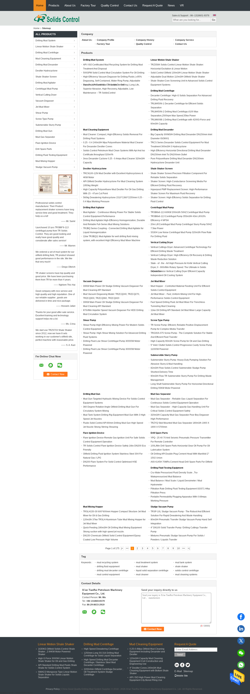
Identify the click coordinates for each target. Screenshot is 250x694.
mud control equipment (108, 574)
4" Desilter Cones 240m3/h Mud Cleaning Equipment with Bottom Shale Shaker (149, 671)
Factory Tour (88, 5)
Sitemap (188, 671)
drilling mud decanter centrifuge (112, 570)
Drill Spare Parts (44, 149)
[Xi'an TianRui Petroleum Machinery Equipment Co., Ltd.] (56, 18)
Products (53, 5)
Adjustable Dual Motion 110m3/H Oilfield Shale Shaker (178, 76)
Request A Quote (152, 5)
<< (127, 548)
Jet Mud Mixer (42, 107)
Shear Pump (42, 113)
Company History (145, 40)
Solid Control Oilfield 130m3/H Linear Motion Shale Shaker (180, 72)
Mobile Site (182, 675)
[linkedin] (241, 629)
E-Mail (178, 671)
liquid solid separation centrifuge (152, 570)
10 (178, 548)
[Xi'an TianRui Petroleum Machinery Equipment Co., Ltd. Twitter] (187, 665)
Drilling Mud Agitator (46, 82)
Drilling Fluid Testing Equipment (51, 155)
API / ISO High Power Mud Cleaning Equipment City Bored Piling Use (147, 678)
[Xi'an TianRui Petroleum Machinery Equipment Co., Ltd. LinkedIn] (176, 665)
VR (182, 5)
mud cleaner (142, 574)
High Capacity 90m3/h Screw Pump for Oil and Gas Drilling (180, 341)
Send (180, 654)
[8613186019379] (241, 665)
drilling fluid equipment (108, 566)
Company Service (184, 40)
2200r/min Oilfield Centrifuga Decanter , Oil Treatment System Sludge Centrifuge (103, 672)
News (171, 5)
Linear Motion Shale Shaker (49, 46)
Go (213, 19)
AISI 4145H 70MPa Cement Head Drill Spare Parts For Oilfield (181, 462)
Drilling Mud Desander (47, 64)
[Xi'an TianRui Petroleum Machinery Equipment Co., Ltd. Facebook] (182, 665)
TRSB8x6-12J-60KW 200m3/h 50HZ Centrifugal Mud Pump (180, 212)
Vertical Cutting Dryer (46, 95)
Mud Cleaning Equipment (48, 58)
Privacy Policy (53, 689)
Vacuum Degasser (45, 101)
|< (122, 548)
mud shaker (142, 566)
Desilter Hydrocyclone (46, 70)
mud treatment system (147, 562)
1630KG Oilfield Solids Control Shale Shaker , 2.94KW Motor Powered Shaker (56, 652)
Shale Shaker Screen (46, 76)
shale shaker (181, 566)
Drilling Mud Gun (44, 131)
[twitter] (241, 641)
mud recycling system (107, 562)
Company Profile (105, 40)
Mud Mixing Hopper (45, 161)
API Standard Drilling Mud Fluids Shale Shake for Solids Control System (57, 666)
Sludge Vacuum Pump (47, 167)
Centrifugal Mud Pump (47, 89)
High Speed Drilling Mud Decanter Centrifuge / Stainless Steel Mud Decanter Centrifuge (101, 662)
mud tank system (183, 562)
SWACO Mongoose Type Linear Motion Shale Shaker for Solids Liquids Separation (57, 675)
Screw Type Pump (44, 119)
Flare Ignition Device (46, 143)
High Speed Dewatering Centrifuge (101, 649)
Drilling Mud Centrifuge (47, 52)
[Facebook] (241, 617)
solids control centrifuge (187, 570)
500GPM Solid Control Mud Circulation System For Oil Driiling (113, 72)
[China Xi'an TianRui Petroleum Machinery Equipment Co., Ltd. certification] (45, 184)
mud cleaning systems (186, 574)
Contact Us (130, 5)
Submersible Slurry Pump (48, 125)
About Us (70, 5)
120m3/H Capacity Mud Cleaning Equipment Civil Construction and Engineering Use (146, 661)
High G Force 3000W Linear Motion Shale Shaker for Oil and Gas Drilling (56, 659)
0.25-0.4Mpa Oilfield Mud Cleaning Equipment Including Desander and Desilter (147, 652)
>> (183, 548)
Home (39, 5)
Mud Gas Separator (45, 137)
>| (189, 548)
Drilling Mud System (45, 40)
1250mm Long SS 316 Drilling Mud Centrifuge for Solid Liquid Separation (102, 654)
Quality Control (110, 5)
